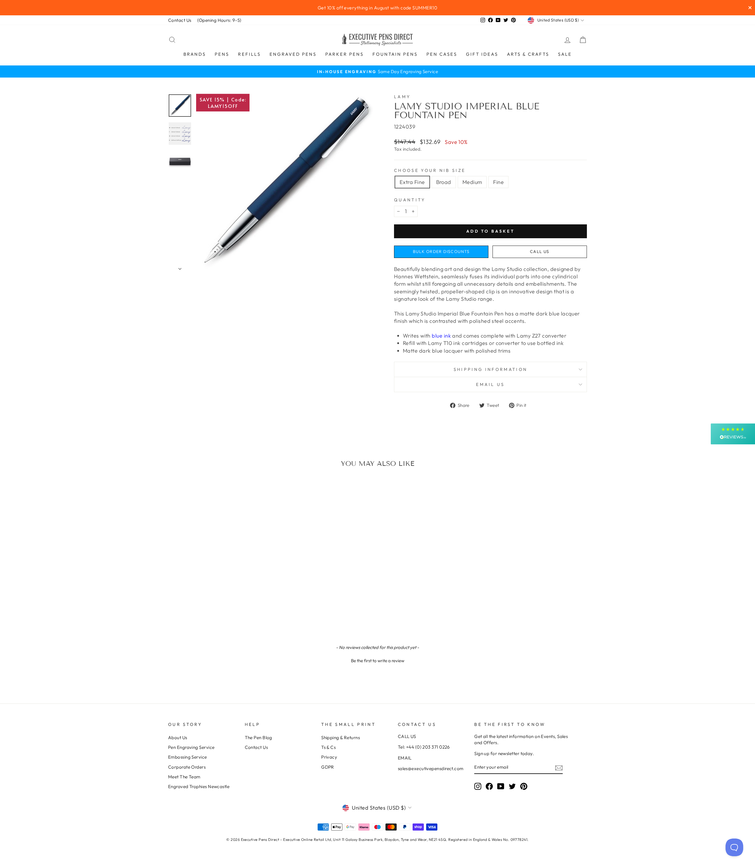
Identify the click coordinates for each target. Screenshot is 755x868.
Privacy (329, 757)
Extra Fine (412, 182)
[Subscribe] (559, 767)
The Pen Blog (258, 737)
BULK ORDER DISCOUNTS (441, 251)
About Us (177, 737)
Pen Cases (441, 54)
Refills (249, 54)
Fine (498, 182)
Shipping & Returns (340, 737)
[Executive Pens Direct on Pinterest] (523, 786)
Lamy (402, 96)
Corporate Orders (187, 767)
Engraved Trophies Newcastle (198, 786)
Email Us (490, 384)
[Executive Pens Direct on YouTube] (500, 786)
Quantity (410, 200)
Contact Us (179, 20)
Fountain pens (395, 54)
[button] (377, 660)
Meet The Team (184, 777)
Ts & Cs (328, 747)
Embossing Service (187, 757)
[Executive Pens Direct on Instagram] (477, 786)
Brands (194, 54)
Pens (222, 54)
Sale (565, 54)
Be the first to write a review (377, 660)
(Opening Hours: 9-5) (219, 20)
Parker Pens (344, 54)
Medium (472, 182)
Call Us (539, 251)
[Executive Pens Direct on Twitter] (512, 786)
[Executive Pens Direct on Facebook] (489, 786)
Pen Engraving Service (191, 747)
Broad (443, 182)
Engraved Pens (293, 54)
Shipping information (490, 369)
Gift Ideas (482, 54)
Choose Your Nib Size (429, 170)
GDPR (327, 767)
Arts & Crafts (528, 54)
